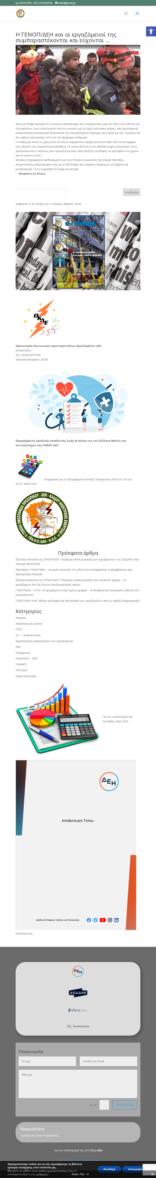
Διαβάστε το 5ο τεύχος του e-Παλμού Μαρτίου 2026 (48, 204)
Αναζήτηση (131, 192)
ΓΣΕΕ (19, 629)
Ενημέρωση (23, 653)
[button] (151, 31)
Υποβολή (125, 1104)
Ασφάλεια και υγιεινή (29, 623)
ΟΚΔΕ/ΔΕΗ (23, 350)
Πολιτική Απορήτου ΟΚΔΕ (32, 359)
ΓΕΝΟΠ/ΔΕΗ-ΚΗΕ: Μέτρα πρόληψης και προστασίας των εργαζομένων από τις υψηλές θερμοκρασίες (78, 600)
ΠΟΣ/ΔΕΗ (22, 670)
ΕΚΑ (18, 647)
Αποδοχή (109, 1169)
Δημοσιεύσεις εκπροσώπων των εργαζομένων (44, 641)
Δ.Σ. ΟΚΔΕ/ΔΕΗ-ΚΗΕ (28, 355)
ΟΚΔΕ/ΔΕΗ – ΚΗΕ (26, 658)
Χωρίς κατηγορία (26, 676)
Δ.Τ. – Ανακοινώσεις (28, 635)
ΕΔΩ (125, 721)
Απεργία (21, 617)
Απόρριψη (135, 1169)
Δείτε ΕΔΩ (30, 483)
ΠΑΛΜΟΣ (21, 664)
